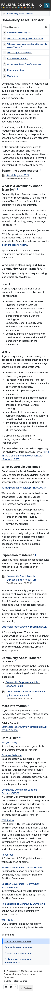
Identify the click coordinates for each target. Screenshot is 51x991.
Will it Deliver (8, 920)
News (32, 974)
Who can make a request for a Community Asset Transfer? (27, 45)
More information (15, 70)
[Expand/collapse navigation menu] (46, 27)
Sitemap (17, 974)
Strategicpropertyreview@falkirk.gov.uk (24, 626)
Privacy (7, 974)
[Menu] (47, 5)
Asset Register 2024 (17, 175)
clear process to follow (14, 244)
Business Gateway (11, 755)
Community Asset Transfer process (24, 64)
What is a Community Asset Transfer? (25, 38)
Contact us (26, 971)
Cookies (38, 971)
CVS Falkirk (7, 820)
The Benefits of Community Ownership (23, 903)
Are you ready (9, 742)
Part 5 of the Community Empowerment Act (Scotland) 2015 (25, 455)
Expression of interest (17, 58)
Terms (25, 974)
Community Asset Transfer (20, 13)
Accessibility (13, 971)
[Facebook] (11, 987)
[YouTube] (5, 987)
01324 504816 (9, 730)
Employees (8, 977)
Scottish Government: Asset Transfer (22, 867)
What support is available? (19, 52)
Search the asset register (19, 32)
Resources (7, 854)
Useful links (12, 76)
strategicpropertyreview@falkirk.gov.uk (23, 487)
